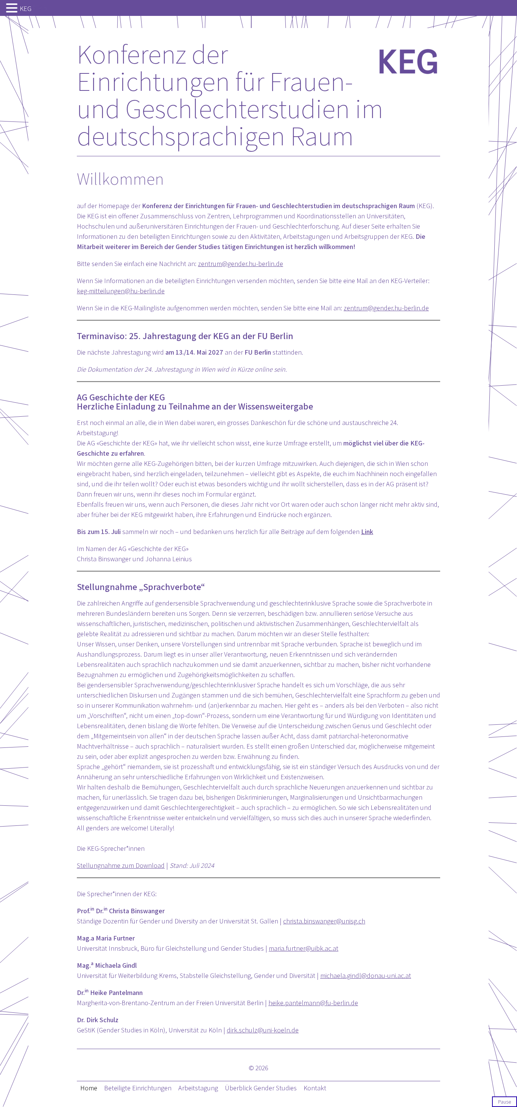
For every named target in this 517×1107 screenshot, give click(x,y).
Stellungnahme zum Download (121, 865)
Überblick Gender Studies (261, 1088)
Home (88, 1088)
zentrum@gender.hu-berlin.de (240, 263)
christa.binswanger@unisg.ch (324, 921)
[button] (13, 8)
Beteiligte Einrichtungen (137, 1088)
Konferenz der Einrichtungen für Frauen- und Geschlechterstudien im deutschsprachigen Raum (230, 94)
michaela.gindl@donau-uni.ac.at (365, 975)
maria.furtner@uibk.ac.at (303, 948)
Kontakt (315, 1088)
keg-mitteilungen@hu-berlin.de (121, 290)
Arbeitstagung (198, 1088)
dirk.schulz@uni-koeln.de (263, 1030)
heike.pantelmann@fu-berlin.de (313, 1002)
